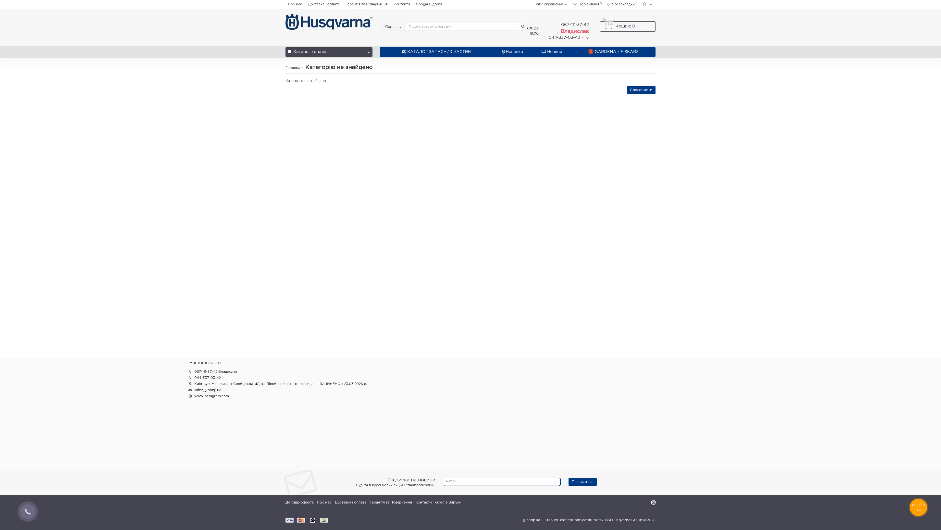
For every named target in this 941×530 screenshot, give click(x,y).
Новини (554, 52)
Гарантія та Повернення (367, 4)
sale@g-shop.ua (207, 390)
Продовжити (641, 90)
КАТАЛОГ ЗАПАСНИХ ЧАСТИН (439, 52)
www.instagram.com (211, 396)
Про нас (295, 4)
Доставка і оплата (324, 4)
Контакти (402, 4)
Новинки (514, 52)
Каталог (310, 52)
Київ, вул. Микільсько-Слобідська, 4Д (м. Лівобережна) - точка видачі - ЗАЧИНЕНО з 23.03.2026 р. (280, 384)
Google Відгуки (429, 4)
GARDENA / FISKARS (617, 52)
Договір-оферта (299, 502)
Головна (292, 67)
